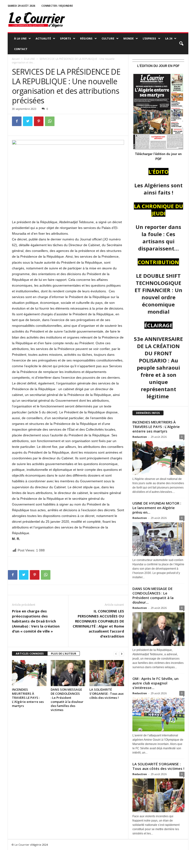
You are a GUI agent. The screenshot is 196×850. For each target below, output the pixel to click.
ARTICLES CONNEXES (30, 653)
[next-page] (121, 653)
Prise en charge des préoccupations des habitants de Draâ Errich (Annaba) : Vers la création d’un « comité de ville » (36, 621)
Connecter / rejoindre (57, 5)
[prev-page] (116, 653)
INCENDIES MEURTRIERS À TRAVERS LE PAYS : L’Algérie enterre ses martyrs (28, 697)
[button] (181, 44)
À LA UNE (20, 38)
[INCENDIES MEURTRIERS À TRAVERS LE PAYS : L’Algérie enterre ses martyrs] (29, 673)
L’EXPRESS (149, 38)
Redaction (139, 437)
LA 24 (168, 38)
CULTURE (108, 38)
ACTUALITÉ (43, 38)
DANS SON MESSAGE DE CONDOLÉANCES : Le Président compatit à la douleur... (153, 595)
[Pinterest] (39, 121)
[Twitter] (28, 121)
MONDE (128, 38)
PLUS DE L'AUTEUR (63, 653)
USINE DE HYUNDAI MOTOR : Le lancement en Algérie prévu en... (156, 508)
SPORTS (65, 38)
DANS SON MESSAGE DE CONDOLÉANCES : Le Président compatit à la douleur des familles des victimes (67, 699)
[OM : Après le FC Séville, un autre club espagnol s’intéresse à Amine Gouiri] (158, 714)
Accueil (16, 59)
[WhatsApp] (49, 121)
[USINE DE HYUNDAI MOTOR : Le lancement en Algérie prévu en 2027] (158, 539)
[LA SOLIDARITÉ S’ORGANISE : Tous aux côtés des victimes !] (106, 673)
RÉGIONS (86, 38)
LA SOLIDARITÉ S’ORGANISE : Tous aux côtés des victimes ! (106, 693)
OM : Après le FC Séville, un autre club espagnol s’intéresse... (155, 683)
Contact (20, 49)
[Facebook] (17, 121)
